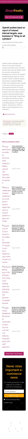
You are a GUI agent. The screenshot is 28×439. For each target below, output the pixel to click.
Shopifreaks (7, 123)
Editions (6, 426)
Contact (13, 431)
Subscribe (6, 423)
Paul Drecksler (7, 42)
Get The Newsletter (13, 17)
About (12, 428)
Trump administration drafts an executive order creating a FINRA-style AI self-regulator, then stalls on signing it (18, 149)
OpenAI (11, 133)
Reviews (16, 423)
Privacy (6, 431)
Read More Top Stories (14, 354)
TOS (18, 428)
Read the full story (10, 114)
